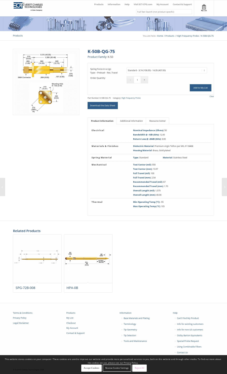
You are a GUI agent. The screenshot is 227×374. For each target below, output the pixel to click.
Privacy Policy (19, 317)
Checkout (71, 322)
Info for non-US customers (190, 329)
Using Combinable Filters (189, 346)
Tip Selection (130, 335)
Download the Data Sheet (102, 105)
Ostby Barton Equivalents (189, 335)
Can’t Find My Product (188, 318)
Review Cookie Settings (117, 368)
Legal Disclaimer (21, 322)
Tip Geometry (130, 329)
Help (175, 312)
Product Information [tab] (102, 120)
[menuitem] (99, 3)
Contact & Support (75, 333)
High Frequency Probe (131, 98)
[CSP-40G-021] (2, 187)
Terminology (130, 323)
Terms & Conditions (22, 312)
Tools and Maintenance (135, 341)
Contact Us (182, 352)
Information (125, 312)
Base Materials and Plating (137, 318)
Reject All (139, 368)
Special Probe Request (188, 341)
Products (18, 35)
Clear (212, 96)
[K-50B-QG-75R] (224, 187)
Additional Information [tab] (131, 120)
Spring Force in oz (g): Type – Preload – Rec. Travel (103, 70)
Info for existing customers (190, 323)
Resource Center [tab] (157, 120)
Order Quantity (97, 77)
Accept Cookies (91, 368)
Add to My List (200, 87)
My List (69, 317)
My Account (72, 327)
